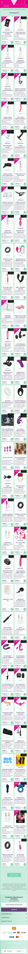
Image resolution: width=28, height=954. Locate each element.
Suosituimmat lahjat (20, 9)
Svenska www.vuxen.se (14, 947)
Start (4, 9)
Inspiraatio (10, 9)
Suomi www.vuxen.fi (14, 948)
